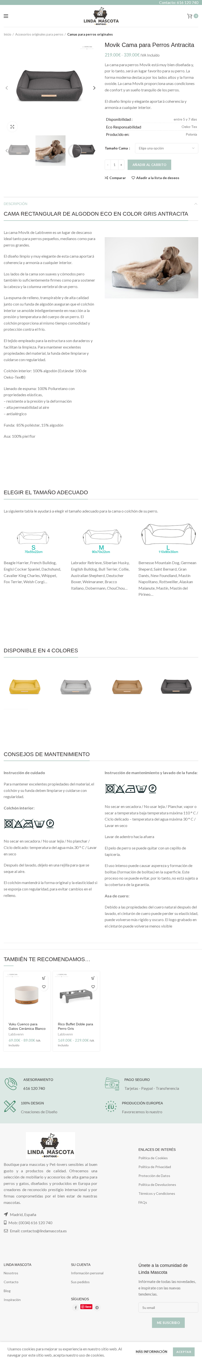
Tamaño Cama (117, 148)
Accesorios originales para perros (39, 34)
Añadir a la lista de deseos (157, 178)
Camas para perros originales (90, 34)
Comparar (117, 178)
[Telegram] (97, 1307)
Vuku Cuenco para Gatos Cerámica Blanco (27, 1026)
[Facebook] (75, 1307)
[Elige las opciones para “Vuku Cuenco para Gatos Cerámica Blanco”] (43, 978)
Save (88, 1306)
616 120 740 (34, 1088)
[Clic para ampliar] (12, 127)
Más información (151, 1352)
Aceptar (183, 1352)
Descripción (15, 204)
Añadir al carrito (149, 165)
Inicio (7, 34)
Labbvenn (16, 1034)
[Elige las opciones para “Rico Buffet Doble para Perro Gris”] (93, 978)
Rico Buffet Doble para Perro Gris (75, 1026)
